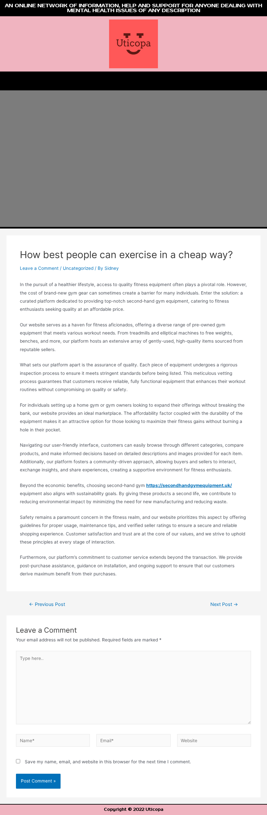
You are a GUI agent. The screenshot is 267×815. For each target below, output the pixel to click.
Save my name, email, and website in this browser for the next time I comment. (108, 761)
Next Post (224, 604)
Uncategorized (78, 268)
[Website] (214, 741)
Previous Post (47, 604)
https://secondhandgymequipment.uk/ (189, 485)
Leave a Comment (39, 268)
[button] (133, 81)
